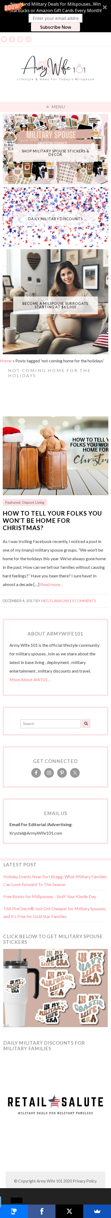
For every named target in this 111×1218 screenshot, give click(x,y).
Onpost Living (33, 502)
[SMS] (14, 1211)
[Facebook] (42, 1211)
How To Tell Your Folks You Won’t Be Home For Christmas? (52, 520)
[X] (69, 1211)
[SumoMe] (97, 1211)
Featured (12, 502)
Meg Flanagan (55, 601)
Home (6, 360)
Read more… (51, 584)
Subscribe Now (55, 27)
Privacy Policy (85, 1181)
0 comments (84, 601)
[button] (55, 16)
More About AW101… (30, 679)
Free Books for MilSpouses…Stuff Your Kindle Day (49, 896)
